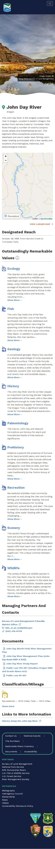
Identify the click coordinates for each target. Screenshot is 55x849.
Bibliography (8, 791)
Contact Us (11, 736)
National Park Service (13, 767)
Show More (13, 300)
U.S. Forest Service (11, 776)
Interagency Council (12, 794)
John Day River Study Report (22, 663)
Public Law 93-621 (16, 675)
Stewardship (8, 797)
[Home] (7, 7)
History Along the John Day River (20, 721)
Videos (5, 803)
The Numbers (12, 741)
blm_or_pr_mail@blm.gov (18, 628)
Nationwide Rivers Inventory (19, 746)
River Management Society (15, 779)
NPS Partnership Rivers (14, 770)
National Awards (32, 736)
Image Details (45, 76)
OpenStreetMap (46, 218)
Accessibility (30, 751)
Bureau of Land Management (17, 764)
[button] (6, 156)
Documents (11, 751)
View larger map (40, 224)
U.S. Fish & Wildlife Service (16, 773)
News (5, 800)
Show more (8, 706)
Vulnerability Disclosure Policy (17, 806)
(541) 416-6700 (13, 631)
